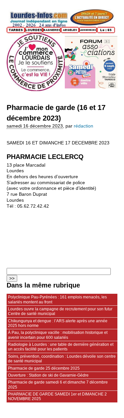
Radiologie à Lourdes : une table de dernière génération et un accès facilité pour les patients (60, 346)
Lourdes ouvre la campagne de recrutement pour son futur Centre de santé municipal (60, 311)
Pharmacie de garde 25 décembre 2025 (44, 368)
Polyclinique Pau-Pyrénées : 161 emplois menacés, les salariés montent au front (57, 299)
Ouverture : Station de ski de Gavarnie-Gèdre (48, 375)
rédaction (83, 126)
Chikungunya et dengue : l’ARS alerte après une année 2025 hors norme (57, 323)
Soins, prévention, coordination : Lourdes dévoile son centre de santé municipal (62, 358)
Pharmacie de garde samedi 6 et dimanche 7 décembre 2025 (58, 384)
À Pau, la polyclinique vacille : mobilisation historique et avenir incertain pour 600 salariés (57, 335)
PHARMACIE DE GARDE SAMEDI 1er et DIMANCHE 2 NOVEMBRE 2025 (57, 396)
